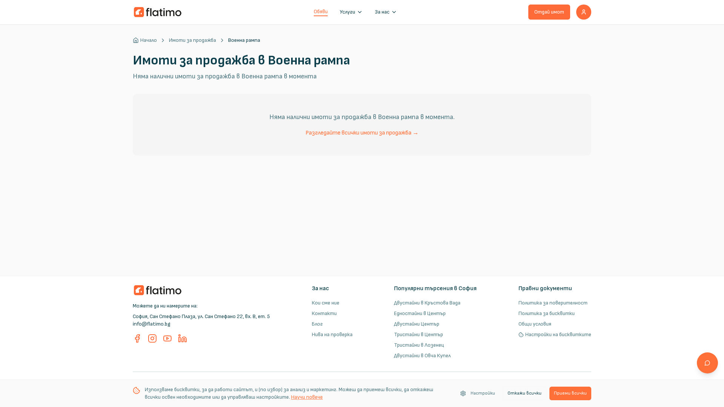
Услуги (347, 12)
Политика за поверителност (552, 303)
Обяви (321, 11)
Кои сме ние (325, 303)
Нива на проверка (332, 334)
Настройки (483, 393)
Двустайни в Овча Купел (422, 355)
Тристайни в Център (418, 334)
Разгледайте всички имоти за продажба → (362, 132)
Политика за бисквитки (546, 313)
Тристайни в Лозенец (419, 345)
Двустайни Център (416, 324)
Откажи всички (524, 393)
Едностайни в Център (420, 313)
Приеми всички (570, 393)
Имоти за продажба (192, 40)
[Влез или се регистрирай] (583, 12)
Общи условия (534, 324)
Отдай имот (549, 12)
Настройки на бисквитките (558, 334)
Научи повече (307, 397)
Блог (317, 324)
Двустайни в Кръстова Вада (427, 303)
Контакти (324, 313)
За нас (382, 12)
